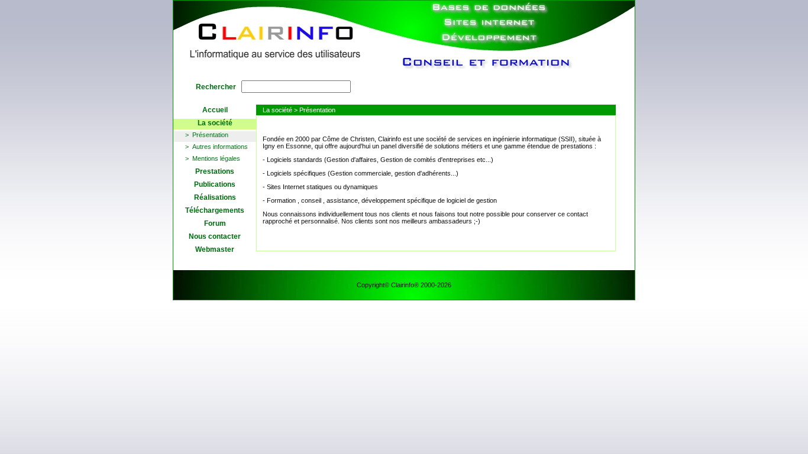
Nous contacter (215, 236)
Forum (215, 223)
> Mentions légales (212, 158)
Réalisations (215, 197)
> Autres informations (216, 146)
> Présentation (206, 134)
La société (215, 123)
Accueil (215, 110)
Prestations (214, 171)
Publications (214, 184)
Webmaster (214, 249)
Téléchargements (214, 210)
